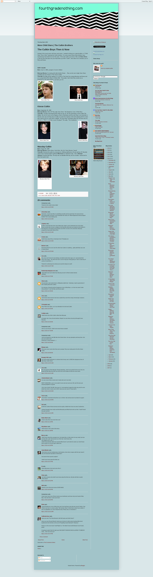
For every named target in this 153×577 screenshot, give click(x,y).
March (110, 357)
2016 (108, 148)
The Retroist (98, 85)
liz (42, 466)
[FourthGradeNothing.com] (94, 53)
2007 (108, 367)
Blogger (83, 565)
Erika (43, 504)
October (111, 164)
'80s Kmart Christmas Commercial (102, 99)
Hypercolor (97, 86)
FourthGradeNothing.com (98, 51)
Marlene (44, 245)
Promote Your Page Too (98, 54)
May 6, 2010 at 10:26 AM (47, 391)
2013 (108, 152)
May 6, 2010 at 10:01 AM (47, 363)
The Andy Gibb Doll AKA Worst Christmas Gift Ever (111, 208)
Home (63, 540)
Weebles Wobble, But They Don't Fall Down (111, 289)
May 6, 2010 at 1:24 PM (47, 421)
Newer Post (41, 540)
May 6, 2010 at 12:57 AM (47, 266)
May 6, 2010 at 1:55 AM (47, 291)
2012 (108, 154)
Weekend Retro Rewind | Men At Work (111, 274)
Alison (43, 281)
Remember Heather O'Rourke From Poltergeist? (111, 253)
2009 (108, 363)
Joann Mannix (45, 450)
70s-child (97, 120)
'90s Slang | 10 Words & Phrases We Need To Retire (111, 238)
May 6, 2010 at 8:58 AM (47, 352)
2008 (108, 365)
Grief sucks (97, 116)
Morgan (43, 347)
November (111, 162)
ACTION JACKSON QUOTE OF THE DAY (104, 132)
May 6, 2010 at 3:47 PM (47, 461)
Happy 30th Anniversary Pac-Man (111, 233)
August (110, 170)
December (111, 160)
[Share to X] (53, 193)
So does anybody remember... (101, 121)
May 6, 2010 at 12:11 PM (47, 413)
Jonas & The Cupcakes (111, 284)
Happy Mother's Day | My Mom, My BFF (111, 312)
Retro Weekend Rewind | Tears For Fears (111, 186)
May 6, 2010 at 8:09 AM (47, 342)
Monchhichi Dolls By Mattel (111, 295)
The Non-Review (99, 103)
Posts (41, 557)
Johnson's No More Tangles (111, 326)
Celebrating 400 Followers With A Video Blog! (111, 246)
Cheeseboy (44, 212)
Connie (43, 237)
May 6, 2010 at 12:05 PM (47, 399)
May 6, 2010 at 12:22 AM (47, 219)
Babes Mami (45, 417)
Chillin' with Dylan (99, 127)
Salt (42, 404)
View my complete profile (107, 68)
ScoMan (44, 313)
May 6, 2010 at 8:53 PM (47, 499)
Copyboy (44, 223)
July (110, 172)
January (111, 361)
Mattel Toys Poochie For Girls (111, 300)
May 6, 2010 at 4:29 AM (47, 321)
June (110, 174)
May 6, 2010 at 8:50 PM (47, 489)
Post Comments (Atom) (49, 542)
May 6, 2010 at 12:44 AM (47, 241)
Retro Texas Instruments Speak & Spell (111, 221)
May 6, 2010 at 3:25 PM (47, 445)
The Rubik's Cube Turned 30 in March (111, 201)
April (110, 355)
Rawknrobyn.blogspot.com (48, 270)
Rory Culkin (57, 195)
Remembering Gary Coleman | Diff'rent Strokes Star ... (111, 194)
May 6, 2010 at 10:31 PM (47, 511)
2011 (108, 156)
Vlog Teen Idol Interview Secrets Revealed (111, 337)
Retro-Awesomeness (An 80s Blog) (104, 98)
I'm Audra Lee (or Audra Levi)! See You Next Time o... (111, 267)
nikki (43, 485)
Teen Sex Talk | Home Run (111, 342)
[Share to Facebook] (55, 193)
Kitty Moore (44, 426)
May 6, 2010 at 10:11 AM (47, 373)
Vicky (43, 475)
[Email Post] (47, 193)
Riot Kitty (97, 115)
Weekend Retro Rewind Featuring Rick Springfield (111, 349)
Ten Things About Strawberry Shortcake (111, 260)
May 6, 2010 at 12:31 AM (47, 232)
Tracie (43, 395)
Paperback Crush (99, 111)
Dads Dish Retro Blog (100, 136)
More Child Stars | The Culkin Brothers (111, 331)
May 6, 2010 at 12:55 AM (47, 251)
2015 (108, 150)
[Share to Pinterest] (56, 193)
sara (43, 367)
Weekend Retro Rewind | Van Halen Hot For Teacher (111, 320)
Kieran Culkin (44, 195)
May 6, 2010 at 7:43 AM (47, 330)
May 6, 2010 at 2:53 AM (47, 299)
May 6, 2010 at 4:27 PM (47, 470)
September (111, 166)
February (111, 359)
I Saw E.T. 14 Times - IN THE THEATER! (111, 179)
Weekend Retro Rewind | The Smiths (111, 227)
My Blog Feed (98, 141)
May (110, 176)
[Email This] (49, 193)
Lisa (43, 256)
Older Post (85, 540)
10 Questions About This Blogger (111, 280)
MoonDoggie (98, 125)
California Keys (45, 516)
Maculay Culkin (51, 195)
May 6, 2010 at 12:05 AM (47, 207)
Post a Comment (44, 536)
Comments (42, 560)
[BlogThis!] (51, 193)
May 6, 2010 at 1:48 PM (47, 430)
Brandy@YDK (45, 357)
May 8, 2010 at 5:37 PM (47, 533)
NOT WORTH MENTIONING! (102, 131)
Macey (43, 435)
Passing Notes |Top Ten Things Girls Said (111, 305)
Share (39, 548)
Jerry (43, 295)
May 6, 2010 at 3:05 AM (47, 308)
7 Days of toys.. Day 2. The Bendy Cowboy (104, 137)
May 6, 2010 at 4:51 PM (47, 480)
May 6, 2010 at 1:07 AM (47, 276)
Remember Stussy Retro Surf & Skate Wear (111, 215)
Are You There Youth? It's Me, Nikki (104, 110)
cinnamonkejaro (46, 378)
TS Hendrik (44, 304)
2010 (108, 158)
